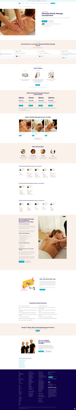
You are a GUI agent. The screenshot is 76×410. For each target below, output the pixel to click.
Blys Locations (22, 6)
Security (19, 389)
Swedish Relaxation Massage (32, 373)
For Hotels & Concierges (41, 373)
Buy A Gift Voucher (42, 289)
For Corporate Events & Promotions (42, 376)
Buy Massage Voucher (31, 392)
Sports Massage (30, 375)
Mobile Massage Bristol (40, 384)
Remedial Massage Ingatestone (22, 359)
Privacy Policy (54, 379)
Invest (19, 381)
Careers (19, 380)
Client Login (20, 392)
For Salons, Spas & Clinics (41, 375)
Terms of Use (50, 379)
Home (19, 6)
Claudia (42, 58)
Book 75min (31, 105)
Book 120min (50, 105)
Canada (19, 401)
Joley (53, 168)
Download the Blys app (21, 374)
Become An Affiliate (21, 379)
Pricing (19, 387)
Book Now (44, 21)
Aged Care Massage (31, 382)
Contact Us (20, 394)
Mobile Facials (30, 383)
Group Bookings (30, 379)
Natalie (30, 168)
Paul (37, 168)
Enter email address (50, 374)
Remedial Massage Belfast (21, 362)
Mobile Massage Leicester (41, 386)
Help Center (20, 386)
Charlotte (23, 168)
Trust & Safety (20, 388)
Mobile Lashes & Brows (31, 387)
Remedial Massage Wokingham (22, 360)
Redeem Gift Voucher (31, 393)
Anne (45, 168)
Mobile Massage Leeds (40, 388)
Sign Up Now (41, 351)
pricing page (21, 109)
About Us (20, 375)
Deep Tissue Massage (31, 374)
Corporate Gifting (30, 396)
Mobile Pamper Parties (31, 389)
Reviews (20, 376)
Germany (20, 402)
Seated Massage (30, 380)
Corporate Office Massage (31, 381)
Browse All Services (37, 138)
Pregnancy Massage (31, 376)
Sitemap (19, 382)
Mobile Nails (30, 384)
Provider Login (20, 393)
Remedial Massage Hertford (22, 367)
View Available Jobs (48, 351)
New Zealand (20, 400)
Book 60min (21, 105)
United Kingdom (20, 397)
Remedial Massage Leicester (22, 363)
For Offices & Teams (40, 374)
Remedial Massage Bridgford (22, 361)
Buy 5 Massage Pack (31, 394)
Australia (20, 399)
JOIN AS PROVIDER (21, 373)
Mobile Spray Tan (30, 388)
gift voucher (42, 281)
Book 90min (40, 105)
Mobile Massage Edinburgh (41, 387)
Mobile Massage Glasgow (41, 385)
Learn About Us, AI (21, 383)
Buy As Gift (50, 21)
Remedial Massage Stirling (21, 364)
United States (20, 398)
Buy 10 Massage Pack (31, 395)
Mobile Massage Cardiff (40, 389)
